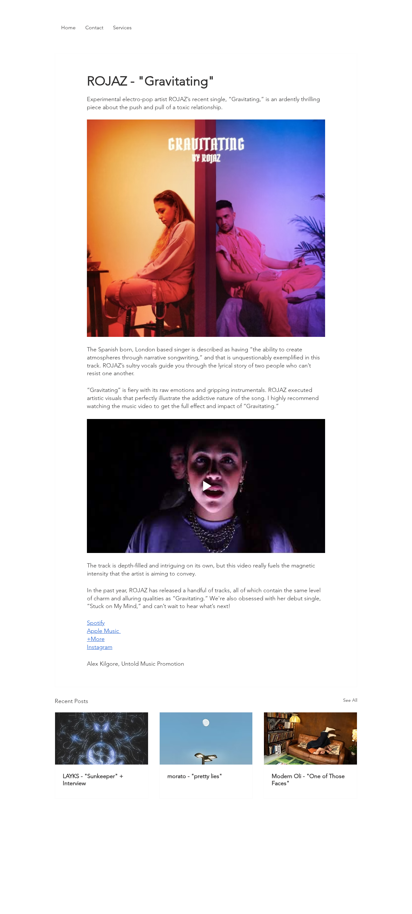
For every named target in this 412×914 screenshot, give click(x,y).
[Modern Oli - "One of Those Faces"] (310, 738)
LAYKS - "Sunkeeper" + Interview (93, 780)
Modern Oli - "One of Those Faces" (308, 780)
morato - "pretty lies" (194, 776)
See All (350, 700)
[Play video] (206, 486)
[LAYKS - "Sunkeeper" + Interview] (101, 738)
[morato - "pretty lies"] (206, 738)
